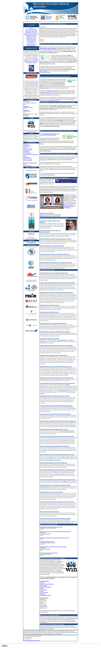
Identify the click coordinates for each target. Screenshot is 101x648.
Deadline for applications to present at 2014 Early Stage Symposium (54, 537)
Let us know (26, 115)
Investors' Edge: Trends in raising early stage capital (51, 527)
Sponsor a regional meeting (31, 43)
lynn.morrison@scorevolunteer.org (47, 174)
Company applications (68, 51)
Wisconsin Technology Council (31, 238)
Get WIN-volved (31, 42)
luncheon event (43, 159)
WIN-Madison (26, 106)
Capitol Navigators (27, 157)
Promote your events (31, 45)
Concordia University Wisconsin (47, 584)
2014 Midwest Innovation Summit (49, 134)
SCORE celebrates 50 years (31, 35)
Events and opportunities (31, 41)
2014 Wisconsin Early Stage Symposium (48, 553)
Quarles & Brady (43, 589)
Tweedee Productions (28, 160)
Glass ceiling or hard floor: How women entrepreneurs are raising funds (55, 531)
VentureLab (42, 594)
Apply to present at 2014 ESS (31, 29)
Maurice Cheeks (43, 216)
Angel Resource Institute (45, 92)
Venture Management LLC (45, 595)
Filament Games (43, 585)
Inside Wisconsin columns (31, 38)
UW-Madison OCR (27, 145)
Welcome (31, 28)
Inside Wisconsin (31, 233)
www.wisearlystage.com (45, 72)
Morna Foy (42, 214)
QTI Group (26, 147)
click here (45, 70)
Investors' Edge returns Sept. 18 (31, 31)
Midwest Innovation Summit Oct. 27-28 (31, 33)
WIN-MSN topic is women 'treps (31, 32)
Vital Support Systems (28, 158)
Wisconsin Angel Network (52, 90)
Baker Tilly (42, 582)
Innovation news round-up (31, 39)
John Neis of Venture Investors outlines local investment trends (53, 546)
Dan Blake (50, 100)
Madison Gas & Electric (31, 62)
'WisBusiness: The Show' (31, 36)
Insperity (42, 588)
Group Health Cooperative (45, 586)
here (27, 51)
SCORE (41, 156)
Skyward (42, 591)
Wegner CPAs (26, 144)
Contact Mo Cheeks (27, 165)
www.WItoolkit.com (33, 83)
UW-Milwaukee (35, 61)
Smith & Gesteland (44, 592)
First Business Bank (27, 150)
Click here (26, 130)
